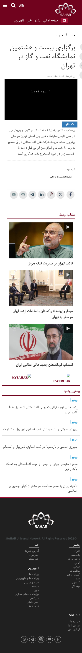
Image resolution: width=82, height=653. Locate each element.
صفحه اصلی (50, 20)
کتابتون (76, 582)
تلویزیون (19, 20)
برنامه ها (34, 574)
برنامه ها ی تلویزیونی (27, 578)
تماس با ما (74, 625)
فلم (78, 578)
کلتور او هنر (73, 574)
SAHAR (67, 10)
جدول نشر (33, 601)
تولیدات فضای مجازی (27, 594)
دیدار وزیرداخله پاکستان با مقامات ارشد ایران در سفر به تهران (43, 314)
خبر (29, 20)
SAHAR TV (41, 521)
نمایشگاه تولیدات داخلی (61, 177)
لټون (77, 551)
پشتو (37, 20)
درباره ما (34, 605)
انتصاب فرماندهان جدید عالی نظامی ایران (44, 365)
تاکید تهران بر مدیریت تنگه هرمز (51, 263)
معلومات (75, 570)
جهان (59, 35)
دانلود (68, 124)
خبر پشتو (33, 558)
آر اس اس (74, 629)
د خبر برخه (74, 558)
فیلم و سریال (31, 582)
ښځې (76, 566)
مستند (35, 586)
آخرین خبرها (32, 551)
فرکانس (34, 598)
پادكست (75, 554)
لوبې (77, 562)
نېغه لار (76, 586)
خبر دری (34, 554)
